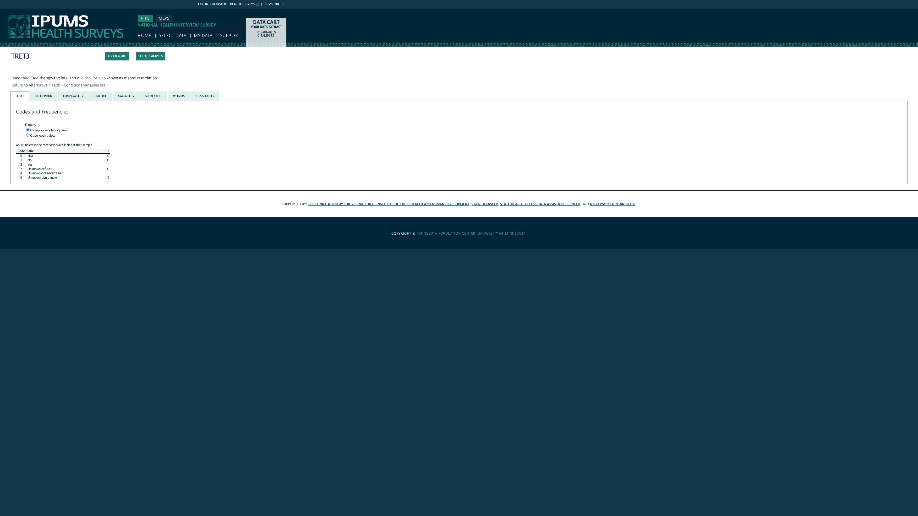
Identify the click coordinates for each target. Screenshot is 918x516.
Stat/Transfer (484, 204)
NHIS (145, 18)
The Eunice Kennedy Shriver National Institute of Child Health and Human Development (388, 204)
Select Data (172, 35)
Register (219, 4)
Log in (203, 4)
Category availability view (49, 130)
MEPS (164, 18)
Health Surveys (242, 4)
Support (230, 35)
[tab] (19, 96)
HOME (144, 35)
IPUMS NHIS (10, 11)
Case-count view (42, 135)
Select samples (150, 56)
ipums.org (271, 4)
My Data (203, 35)
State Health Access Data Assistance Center (540, 204)
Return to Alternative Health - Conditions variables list (58, 85)
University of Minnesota (612, 204)
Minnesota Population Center (446, 233)
